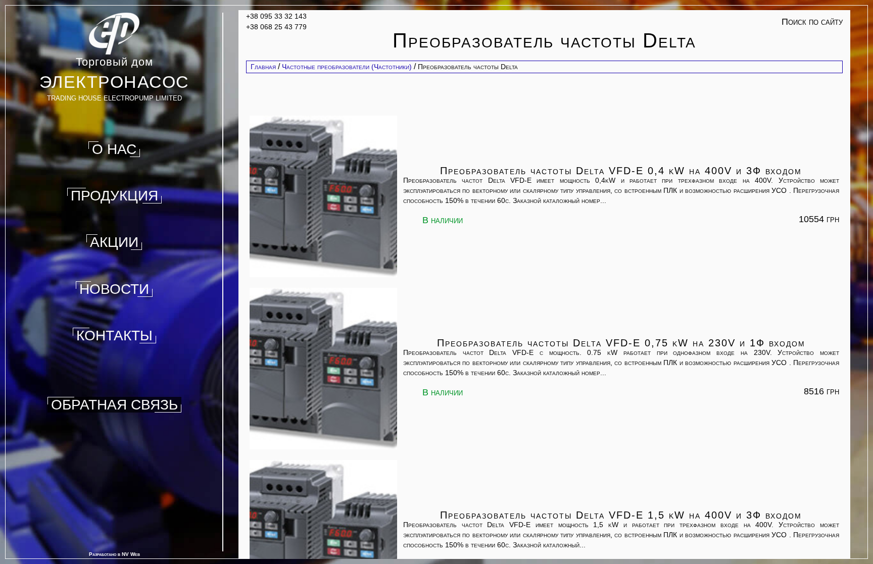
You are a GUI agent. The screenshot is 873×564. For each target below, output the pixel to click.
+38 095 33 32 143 (276, 16)
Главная (263, 67)
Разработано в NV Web (114, 554)
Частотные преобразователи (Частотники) (347, 67)
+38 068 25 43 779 (276, 26)
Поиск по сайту (812, 22)
